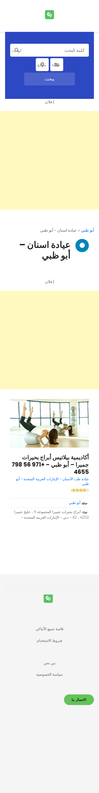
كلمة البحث (17, 50)
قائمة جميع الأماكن (49, 629)
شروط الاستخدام (49, 640)
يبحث (49, 78)
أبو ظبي (87, 230)
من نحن (50, 663)
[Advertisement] (49, 160)
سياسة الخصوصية (49, 674)
